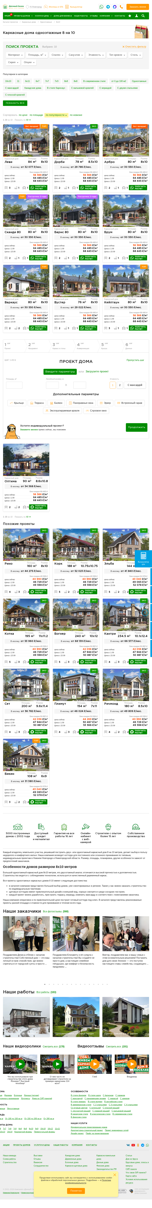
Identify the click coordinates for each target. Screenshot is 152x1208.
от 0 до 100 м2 (118, 81)
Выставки (38, 1155)
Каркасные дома (29, 22)
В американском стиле (81, 1105)
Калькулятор (76, 7)
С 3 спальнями (115, 1105)
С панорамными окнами (95, 1098)
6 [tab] (67, 984)
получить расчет (40, 188)
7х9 (56, 81)
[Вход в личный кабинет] (136, 15)
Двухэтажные (13, 1108)
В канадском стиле (79, 1114)
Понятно (76, 1191)
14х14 (9, 1132)
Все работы (46, 992)
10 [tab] (84, 984)
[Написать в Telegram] (108, 7)
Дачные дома (102, 1162)
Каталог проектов (10, 22)
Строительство (9, 1162)
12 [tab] (93, 984)
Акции (6, 1145)
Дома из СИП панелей (42, 1098)
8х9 (25, 1129)
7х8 (9, 1129)
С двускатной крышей (80, 1111)
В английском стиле (113, 1101)
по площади (36, 115)
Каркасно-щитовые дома (76, 1166)
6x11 (27, 81)
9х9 (36, 1129)
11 (18, 81)
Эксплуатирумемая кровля (64, 410)
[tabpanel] (26, 941)
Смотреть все (53, 1046)
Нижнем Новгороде (11, 1193)
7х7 (47, 81)
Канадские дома (32, 88)
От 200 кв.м (48, 1119)
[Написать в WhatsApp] (101, 7)
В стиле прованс (78, 1101)
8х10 (31, 1129)
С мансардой (12, 88)
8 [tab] (76, 984)
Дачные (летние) (31, 1095)
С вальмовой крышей (121, 1111)
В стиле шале (94, 1095)
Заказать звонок (137, 6)
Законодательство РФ (106, 1169)
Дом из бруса (132, 1159)
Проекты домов (22, 16)
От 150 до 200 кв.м (32, 1119)
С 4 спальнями (131, 1105)
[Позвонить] (121, 7)
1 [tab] (44, 984)
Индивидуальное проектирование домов (89, 1127)
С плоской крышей (111, 1108)
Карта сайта (131, 1176)
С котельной (95, 1108)
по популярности (55, 115)
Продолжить (136, 427)
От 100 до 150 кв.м (13, 1119)
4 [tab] (58, 984)
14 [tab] (102, 984)
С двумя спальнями (127, 88)
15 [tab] (107, 984)
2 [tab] (49, 984)
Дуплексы (25, 1098)
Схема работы (9, 1159)
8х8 (75, 81)
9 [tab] (80, 984)
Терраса (39, 403)
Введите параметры (60, 371)
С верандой (105, 88)
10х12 (50, 1129)
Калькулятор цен (143, 563)
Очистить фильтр (135, 46)
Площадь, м (11, 379)
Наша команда (9, 1155)
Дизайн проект (77, 1133)
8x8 (66, 81)
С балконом (108, 1095)
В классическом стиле (100, 1114)
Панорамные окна (83, 403)
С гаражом (120, 1095)
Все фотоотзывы (55, 911)
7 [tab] (71, 984)
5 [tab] (62, 984)
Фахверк (8, 1095)
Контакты (120, 16)
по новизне (76, 115)
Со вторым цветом (79, 1108)
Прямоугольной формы (44, 1132)
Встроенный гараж (131, 403)
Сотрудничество (41, 1166)
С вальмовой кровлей (82, 88)
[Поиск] (143, 15)
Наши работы (81, 16)
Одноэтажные (46, 22)
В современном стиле (94, 81)
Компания (105, 16)
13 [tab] (98, 984)
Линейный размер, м (55, 379)
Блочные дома (71, 1162)
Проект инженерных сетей (116, 1130)
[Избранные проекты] (129, 15)
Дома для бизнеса (63, 16)
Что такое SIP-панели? (136, 1172)
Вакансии (38, 1162)
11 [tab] (89, 984)
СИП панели (131, 1169)
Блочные (18, 1095)
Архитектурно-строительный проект (87, 1130)
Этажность (114, 379)
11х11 (57, 1129)
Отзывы (94, 16)
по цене (23, 115)
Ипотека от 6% (56, 7)
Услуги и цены (42, 16)
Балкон (58, 403)
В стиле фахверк (78, 1095)
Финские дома (102, 1166)
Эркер (107, 403)
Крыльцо (19, 403)
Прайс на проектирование (97, 1133)
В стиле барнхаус (56, 88)
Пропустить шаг (135, 360)
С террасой (113, 1098)
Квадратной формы (23, 1132)
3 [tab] (53, 984)
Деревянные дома (73, 1159)
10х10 (8, 81)
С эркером (124, 1098)
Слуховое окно (98, 410)
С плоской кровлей (15, 94)
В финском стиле (79, 1117)
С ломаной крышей (101, 1111)
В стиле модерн (95, 1101)
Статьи (129, 1155)
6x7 (37, 81)
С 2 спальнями (100, 1105)
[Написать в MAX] (115, 7)
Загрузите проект (97, 371)
